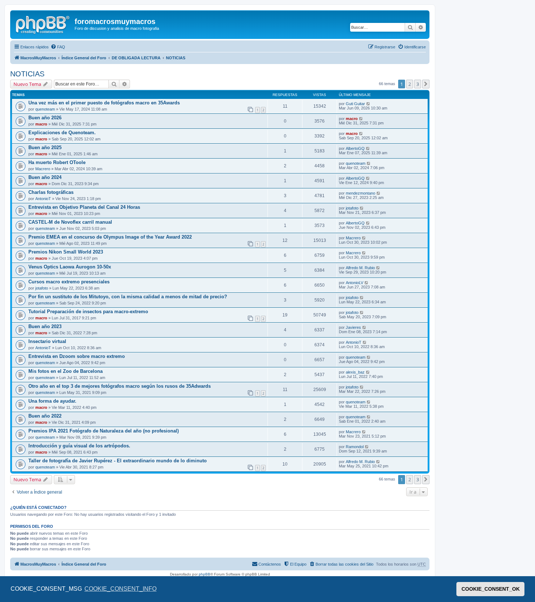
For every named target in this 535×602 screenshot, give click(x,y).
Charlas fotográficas (51, 192)
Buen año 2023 (45, 326)
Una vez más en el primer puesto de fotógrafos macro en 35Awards (104, 102)
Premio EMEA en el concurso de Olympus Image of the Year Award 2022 (110, 237)
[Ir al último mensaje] (368, 103)
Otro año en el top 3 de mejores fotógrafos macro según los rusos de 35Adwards (119, 386)
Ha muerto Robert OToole (57, 162)
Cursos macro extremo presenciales (69, 281)
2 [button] (409, 84)
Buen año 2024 (45, 177)
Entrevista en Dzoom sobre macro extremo (76, 356)
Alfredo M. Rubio (360, 268)
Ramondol (355, 446)
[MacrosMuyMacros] (43, 23)
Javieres (353, 327)
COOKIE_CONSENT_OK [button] (490, 589)
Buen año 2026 (45, 117)
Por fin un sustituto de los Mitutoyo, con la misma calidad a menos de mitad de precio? (127, 296)
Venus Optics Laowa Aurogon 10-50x (69, 267)
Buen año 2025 (45, 147)
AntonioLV (354, 282)
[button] (425, 84)
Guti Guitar (355, 103)
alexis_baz (355, 372)
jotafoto (352, 208)
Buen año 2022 (45, 416)
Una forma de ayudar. (52, 401)
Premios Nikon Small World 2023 (65, 252)
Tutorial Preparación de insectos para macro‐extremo (88, 311)
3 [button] (417, 84)
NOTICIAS (27, 74)
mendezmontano (360, 193)
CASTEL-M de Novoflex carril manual (70, 222)
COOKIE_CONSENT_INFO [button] (120, 589)
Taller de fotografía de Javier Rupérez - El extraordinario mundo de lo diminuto (117, 460)
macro (41, 124)
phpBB (204, 574)
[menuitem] (58, 47)
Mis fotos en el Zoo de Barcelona (65, 371)
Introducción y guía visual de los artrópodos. (79, 445)
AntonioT (43, 198)
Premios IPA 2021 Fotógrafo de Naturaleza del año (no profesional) (103, 431)
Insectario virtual (47, 341)
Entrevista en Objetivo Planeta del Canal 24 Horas (84, 207)
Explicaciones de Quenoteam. (62, 132)
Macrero (42, 169)
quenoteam (45, 109)
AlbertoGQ (355, 148)
